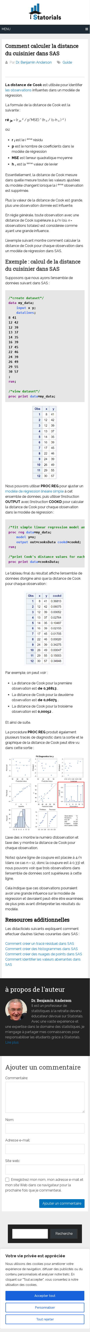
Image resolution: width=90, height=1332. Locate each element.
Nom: (9, 1120)
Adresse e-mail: (17, 1140)
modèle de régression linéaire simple (34, 491)
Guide (67, 62)
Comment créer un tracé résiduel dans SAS (39, 944)
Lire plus (12, 1042)
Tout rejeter (45, 1319)
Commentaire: (16, 1078)
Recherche (64, 1233)
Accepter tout (44, 1295)
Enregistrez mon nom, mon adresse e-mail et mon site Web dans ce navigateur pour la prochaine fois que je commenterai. (44, 1185)
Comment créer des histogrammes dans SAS (41, 949)
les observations (18, 90)
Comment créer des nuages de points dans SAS (43, 954)
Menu (6, 29)
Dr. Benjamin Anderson (34, 62)
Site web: (12, 1161)
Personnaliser (45, 1307)
